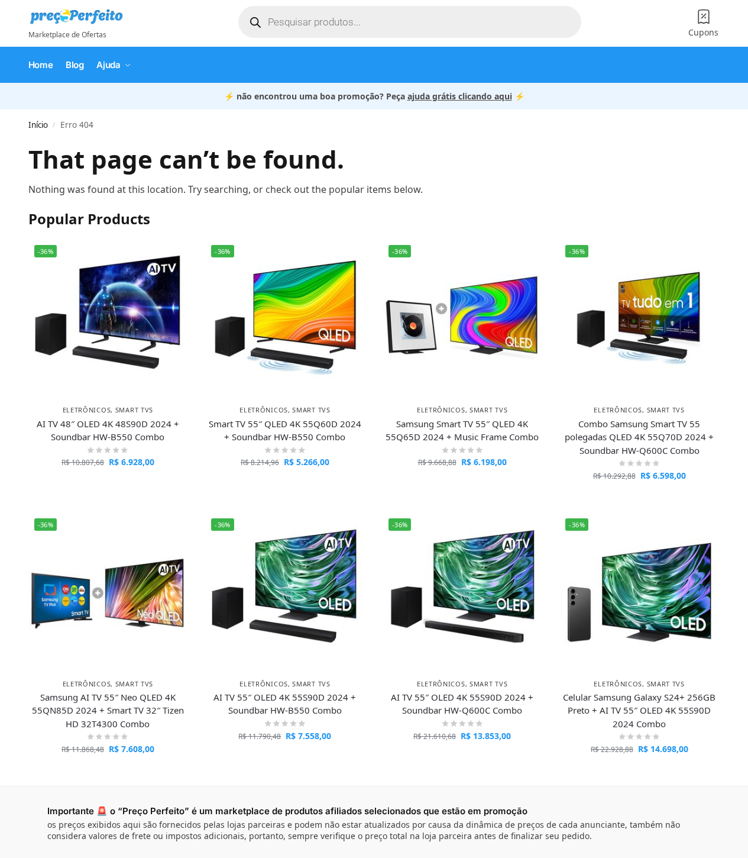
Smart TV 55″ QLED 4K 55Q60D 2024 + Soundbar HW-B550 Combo (285, 430)
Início (38, 125)
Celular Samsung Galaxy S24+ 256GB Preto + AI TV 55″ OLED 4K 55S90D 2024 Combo (639, 710)
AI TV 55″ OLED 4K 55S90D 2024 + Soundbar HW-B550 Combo (284, 704)
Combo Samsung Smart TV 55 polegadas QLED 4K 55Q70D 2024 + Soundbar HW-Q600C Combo (639, 437)
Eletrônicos (87, 409)
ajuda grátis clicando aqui (459, 96)
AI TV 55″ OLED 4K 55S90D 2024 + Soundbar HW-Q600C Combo (462, 704)
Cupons (703, 32)
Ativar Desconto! (108, 486)
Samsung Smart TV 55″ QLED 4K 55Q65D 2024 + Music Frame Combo (462, 430)
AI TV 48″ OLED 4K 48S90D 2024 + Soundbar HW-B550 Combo (108, 430)
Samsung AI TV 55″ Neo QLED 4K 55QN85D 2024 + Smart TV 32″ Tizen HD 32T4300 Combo (108, 710)
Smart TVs (134, 409)
